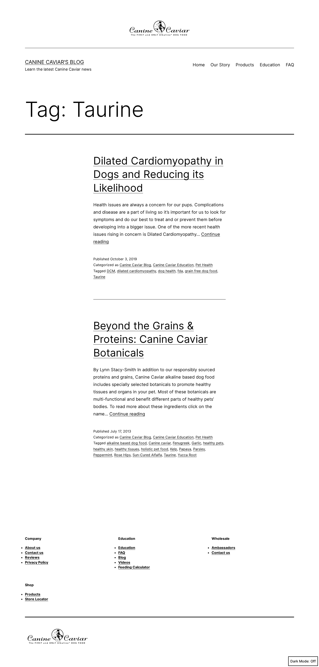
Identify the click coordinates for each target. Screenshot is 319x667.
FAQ (290, 64)
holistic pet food (154, 449)
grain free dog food (201, 271)
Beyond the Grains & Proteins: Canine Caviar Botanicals (150, 339)
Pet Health (204, 265)
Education (270, 64)
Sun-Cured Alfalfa (147, 455)
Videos (124, 562)
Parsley (199, 449)
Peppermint (102, 455)
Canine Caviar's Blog (54, 62)
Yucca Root (187, 455)
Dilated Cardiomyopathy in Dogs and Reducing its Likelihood (158, 174)
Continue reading (127, 413)
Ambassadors (223, 547)
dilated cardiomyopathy (136, 271)
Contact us (34, 552)
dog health (167, 271)
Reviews (32, 557)
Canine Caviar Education (173, 265)
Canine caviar (160, 443)
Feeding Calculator (134, 567)
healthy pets (213, 443)
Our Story (220, 64)
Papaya (185, 449)
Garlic (196, 443)
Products (245, 64)
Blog (122, 557)
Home (199, 64)
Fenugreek (181, 443)
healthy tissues (127, 449)
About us (32, 547)
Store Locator (36, 599)
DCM (111, 271)
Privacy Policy (36, 562)
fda (180, 271)
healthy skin (103, 449)
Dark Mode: (299, 661)
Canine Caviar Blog (135, 265)
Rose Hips (122, 455)
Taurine (99, 277)
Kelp (173, 449)
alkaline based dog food (127, 443)
